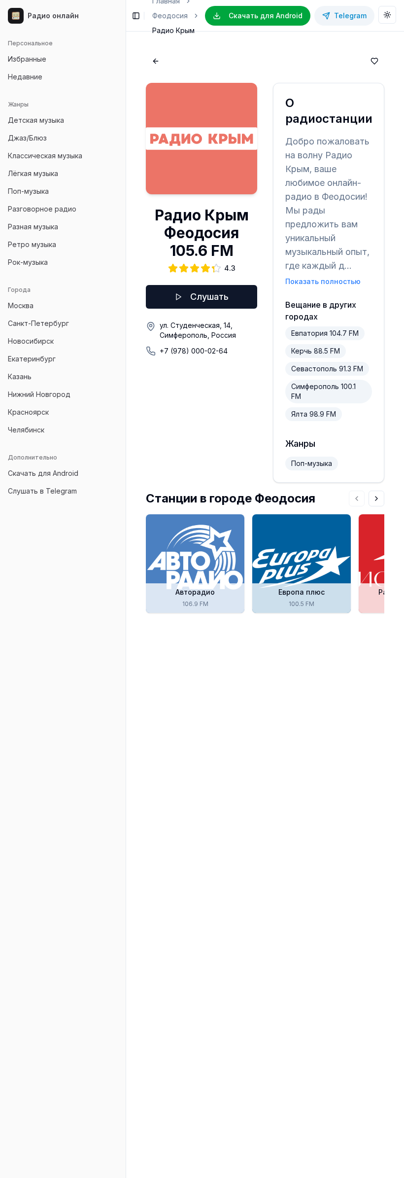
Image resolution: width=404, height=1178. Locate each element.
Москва (21, 305)
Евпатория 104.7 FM (325, 333)
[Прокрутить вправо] (376, 498)
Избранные (27, 59)
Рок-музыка (28, 262)
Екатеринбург (32, 359)
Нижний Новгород (39, 394)
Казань (20, 376)
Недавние (25, 76)
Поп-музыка (28, 191)
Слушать (209, 296)
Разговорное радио (42, 209)
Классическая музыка (45, 155)
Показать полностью (323, 281)
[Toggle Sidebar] (126, 589)
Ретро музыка (32, 244)
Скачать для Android (43, 473)
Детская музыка (36, 120)
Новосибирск (31, 341)
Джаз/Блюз (27, 138)
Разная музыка (33, 226)
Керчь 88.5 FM (315, 351)
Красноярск (28, 412)
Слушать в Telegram (42, 491)
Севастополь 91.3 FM (327, 368)
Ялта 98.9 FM (313, 414)
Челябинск (26, 430)
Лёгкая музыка (33, 173)
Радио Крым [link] (173, 30)
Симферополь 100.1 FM (323, 391)
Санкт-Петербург (38, 323)
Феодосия (170, 15)
